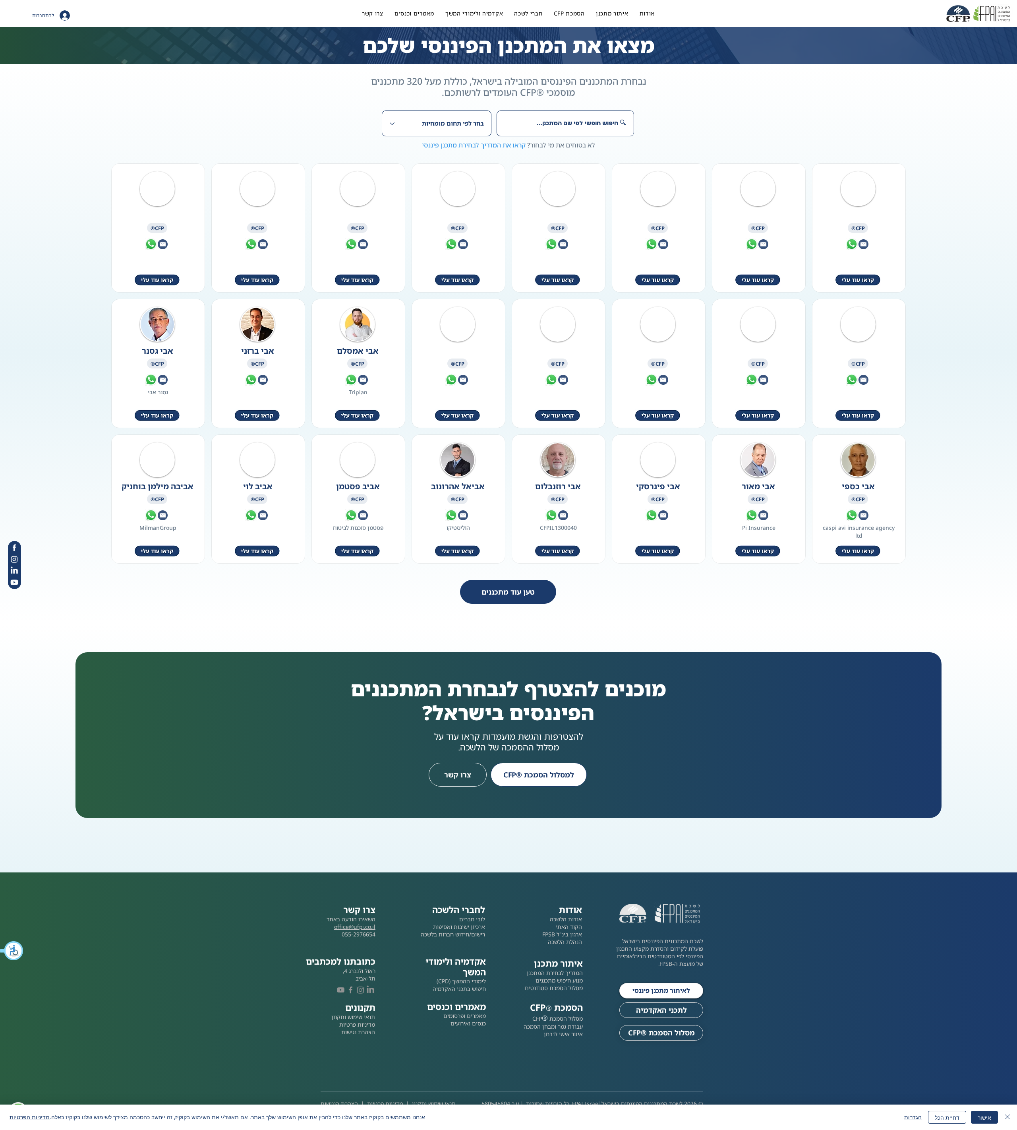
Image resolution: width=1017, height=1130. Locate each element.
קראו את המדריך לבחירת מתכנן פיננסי (474, 145)
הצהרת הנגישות (339, 1103)
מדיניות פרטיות (385, 1103)
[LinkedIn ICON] (14, 570)
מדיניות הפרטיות (30, 1117)
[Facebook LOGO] (350, 989)
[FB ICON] (14, 547)
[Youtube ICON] (14, 582)
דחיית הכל (947, 1117)
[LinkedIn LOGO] (370, 989)
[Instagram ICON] (14, 559)
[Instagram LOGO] (360, 989)
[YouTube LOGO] (340, 989)
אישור (984, 1117)
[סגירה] (1007, 1117)
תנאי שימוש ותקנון (434, 1103)
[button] (12, 951)
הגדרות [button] (913, 1117)
